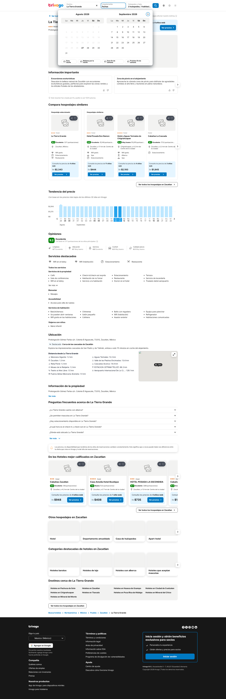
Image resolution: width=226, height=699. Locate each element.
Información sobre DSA (95, 649)
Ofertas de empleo (37, 668)
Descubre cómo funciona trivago (100, 670)
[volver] (57, 219)
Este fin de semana (111, 61)
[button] (65, 123)
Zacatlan (104, 613)
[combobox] (83, 6)
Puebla (93, 613)
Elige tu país (34, 633)
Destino (69, 4)
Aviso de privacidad (94, 645)
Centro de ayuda (93, 666)
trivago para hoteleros (38, 689)
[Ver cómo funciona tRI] (97, 241)
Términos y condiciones (96, 637)
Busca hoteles (54, 613)
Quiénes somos (35, 664)
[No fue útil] (107, 90)
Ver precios (166, 28)
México (83, 613)
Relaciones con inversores (40, 672)
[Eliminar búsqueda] (96, 5)
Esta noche (68, 61)
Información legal (93, 641)
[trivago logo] (55, 5)
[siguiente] (147, 14)
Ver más (51, 285)
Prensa (32, 676)
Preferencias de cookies (96, 653)
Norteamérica (71, 613)
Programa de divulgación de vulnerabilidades (105, 657)
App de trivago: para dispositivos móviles (46, 685)
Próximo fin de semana (135, 61)
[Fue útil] (104, 90)
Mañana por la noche (88, 61)
